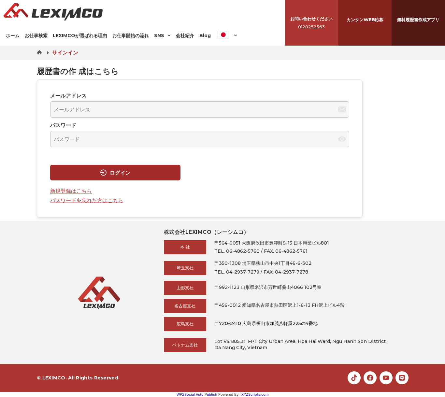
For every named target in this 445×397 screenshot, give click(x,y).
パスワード (63, 125)
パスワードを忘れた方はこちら (86, 200)
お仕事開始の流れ (130, 35)
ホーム (13, 35)
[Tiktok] (354, 377)
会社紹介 (185, 35)
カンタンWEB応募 (365, 19)
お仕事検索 (36, 35)
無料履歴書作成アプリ (418, 19)
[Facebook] (370, 377)
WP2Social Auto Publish (197, 394)
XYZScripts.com (255, 394)
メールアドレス (68, 95)
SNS (159, 35)
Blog (205, 35)
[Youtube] (386, 377)
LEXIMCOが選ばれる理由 (80, 35)
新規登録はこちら (71, 191)
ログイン (120, 172)
